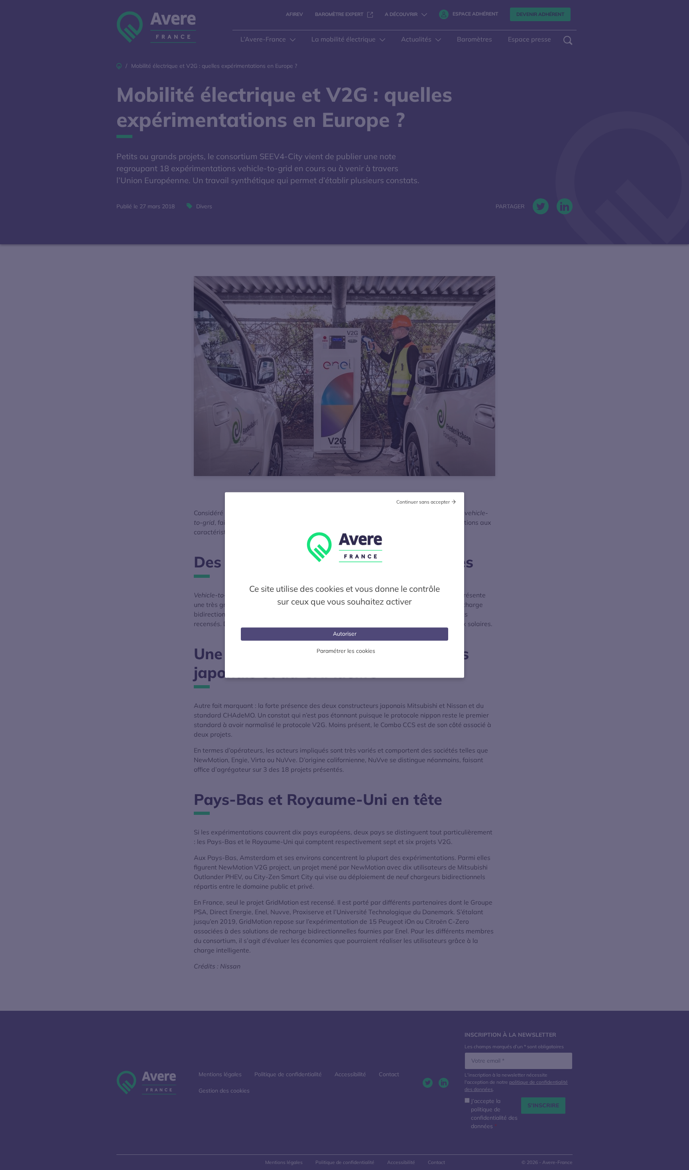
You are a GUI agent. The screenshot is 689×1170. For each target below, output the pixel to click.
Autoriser (344, 633)
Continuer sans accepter (423, 502)
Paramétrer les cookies (346, 650)
